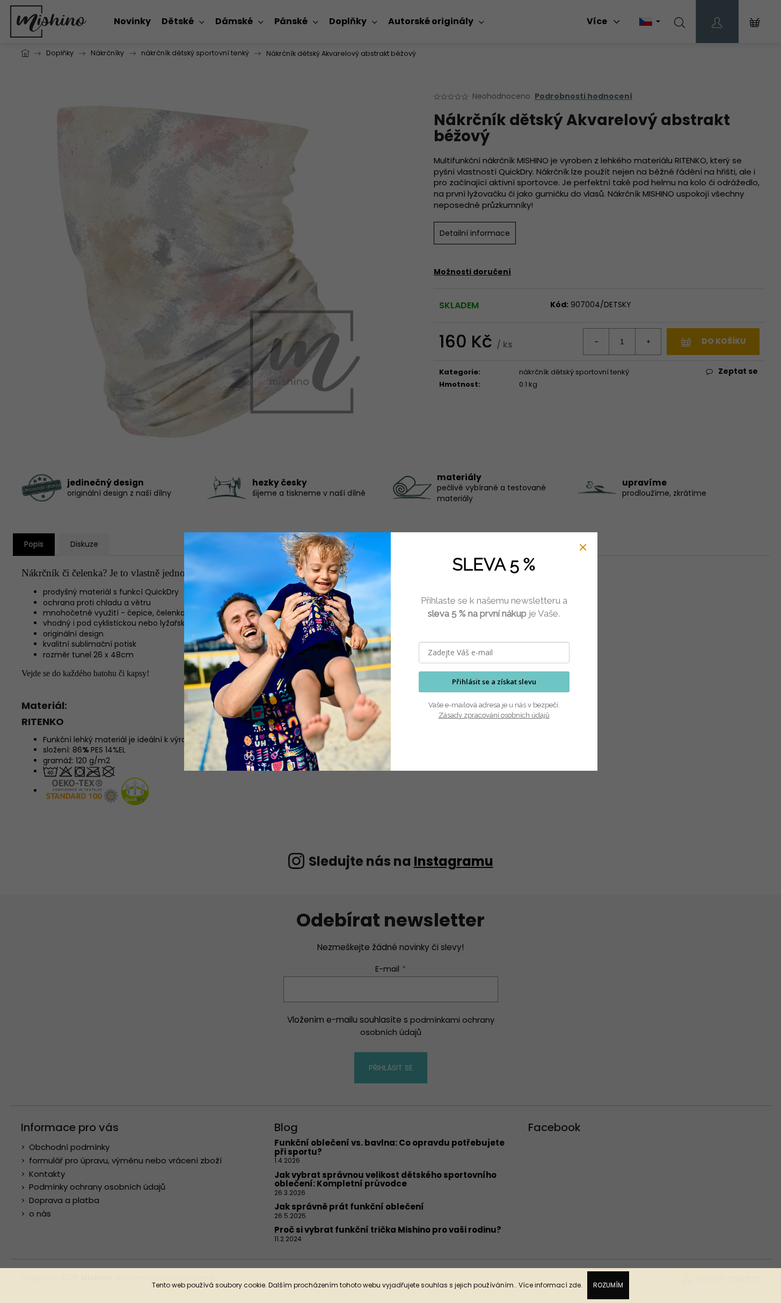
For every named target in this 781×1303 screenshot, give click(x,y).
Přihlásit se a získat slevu (494, 681)
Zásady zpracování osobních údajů (494, 715)
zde (575, 1285)
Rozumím (608, 1285)
